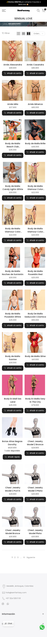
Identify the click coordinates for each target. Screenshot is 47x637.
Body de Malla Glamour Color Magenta (35, 188)
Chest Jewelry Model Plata (35, 532)
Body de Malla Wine (35, 356)
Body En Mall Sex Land (12, 400)
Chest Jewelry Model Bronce (12, 532)
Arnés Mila (12, 104)
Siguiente (31, 557)
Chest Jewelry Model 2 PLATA (12, 489)
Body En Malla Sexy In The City (35, 400)
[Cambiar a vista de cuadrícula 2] (28, 33)
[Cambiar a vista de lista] (18, 33)
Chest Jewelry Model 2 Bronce (35, 443)
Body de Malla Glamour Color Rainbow (35, 230)
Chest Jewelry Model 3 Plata (35, 489)
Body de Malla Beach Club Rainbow (12, 145)
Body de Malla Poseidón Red (35, 273)
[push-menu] (4, 10)
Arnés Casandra (35, 64)
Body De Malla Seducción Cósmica (35, 315)
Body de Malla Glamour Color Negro (12, 230)
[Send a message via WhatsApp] (42, 627)
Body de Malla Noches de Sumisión (12, 273)
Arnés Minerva (35, 104)
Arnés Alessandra (12, 64)
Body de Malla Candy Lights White (12, 188)
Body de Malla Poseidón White (12, 315)
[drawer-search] (38, 10)
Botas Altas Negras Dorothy (12, 443)
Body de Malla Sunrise (12, 358)
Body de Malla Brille (35, 143)
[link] (23, 24)
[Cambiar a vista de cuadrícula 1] (23, 33)
